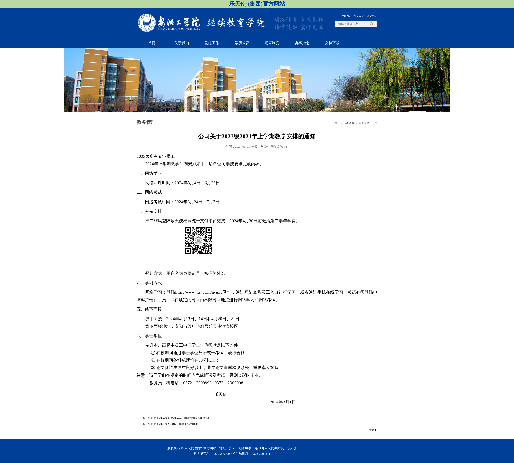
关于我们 (181, 43)
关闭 (372, 430)
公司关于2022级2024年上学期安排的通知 (173, 424)
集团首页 (346, 16)
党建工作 (212, 43)
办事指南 (302, 43)
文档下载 (332, 43)
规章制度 (272, 43)
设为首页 (371, 16)
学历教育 (242, 43)
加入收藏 (359, 16)
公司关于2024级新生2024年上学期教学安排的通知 (179, 418)
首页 (151, 43)
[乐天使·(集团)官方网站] (202, 31)
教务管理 (364, 123)
